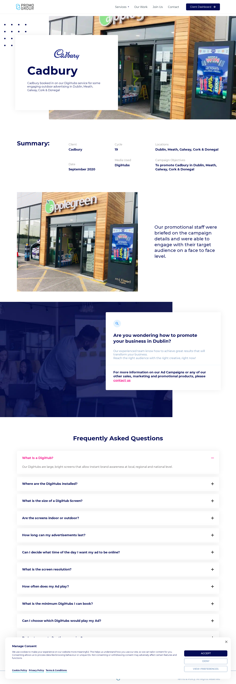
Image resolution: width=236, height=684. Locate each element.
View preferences (206, 668)
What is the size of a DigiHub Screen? (52, 501)
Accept (206, 653)
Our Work (141, 7)
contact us (122, 380)
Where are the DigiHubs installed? (50, 484)
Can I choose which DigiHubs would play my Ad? (61, 621)
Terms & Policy (186, 679)
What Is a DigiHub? (37, 458)
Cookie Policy (19, 670)
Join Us (158, 7)
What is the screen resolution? (47, 569)
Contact (173, 7)
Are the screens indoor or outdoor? (50, 518)
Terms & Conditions (56, 670)
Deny (205, 661)
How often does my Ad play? (45, 586)
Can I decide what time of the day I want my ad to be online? (71, 552)
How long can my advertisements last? (54, 535)
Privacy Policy (36, 670)
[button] (226, 642)
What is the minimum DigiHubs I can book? (57, 604)
